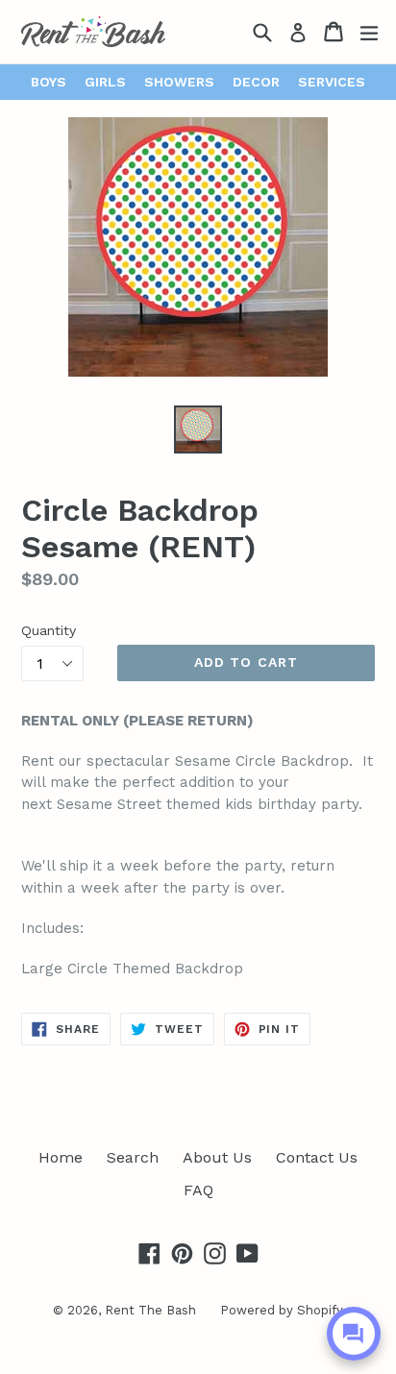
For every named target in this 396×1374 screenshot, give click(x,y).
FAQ (198, 1190)
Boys (48, 81)
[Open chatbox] (354, 1334)
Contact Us (317, 1157)
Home (60, 1157)
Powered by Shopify (281, 1310)
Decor (256, 81)
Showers (179, 81)
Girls (105, 81)
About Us (217, 1157)
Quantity (48, 630)
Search (133, 1157)
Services (331, 81)
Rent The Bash (150, 1310)
